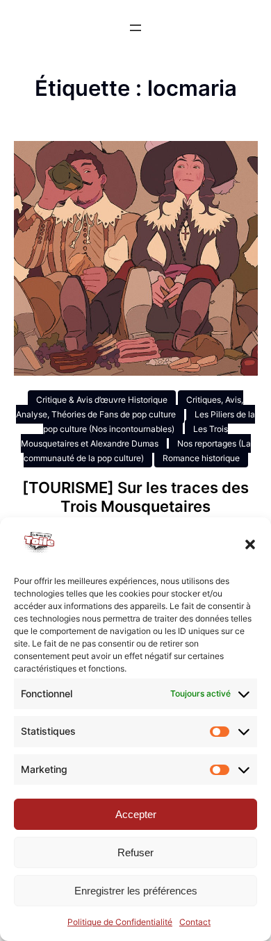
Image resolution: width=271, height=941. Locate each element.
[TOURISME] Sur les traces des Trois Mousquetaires (135, 496)
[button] (250, 544)
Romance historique (201, 458)
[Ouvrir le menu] (135, 27)
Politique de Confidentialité (119, 922)
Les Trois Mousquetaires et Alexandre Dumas (125, 436)
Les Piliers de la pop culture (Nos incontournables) (149, 421)
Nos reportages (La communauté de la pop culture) (137, 450)
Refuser (135, 852)
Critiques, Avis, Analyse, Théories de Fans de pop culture (129, 406)
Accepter (135, 814)
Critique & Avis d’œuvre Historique (101, 399)
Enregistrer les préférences (135, 891)
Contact (195, 922)
